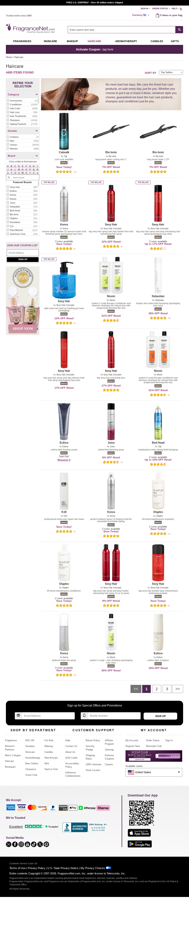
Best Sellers (31, 763)
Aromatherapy (32, 757)
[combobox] (125, 29)
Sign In (144, 8)
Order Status (160, 8)
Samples (30, 746)
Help (174, 8)
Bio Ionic (112, 156)
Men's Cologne (13, 755)
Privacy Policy (36, 868)
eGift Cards (71, 757)
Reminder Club (154, 746)
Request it (64, 459)
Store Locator (93, 770)
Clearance (30, 769)
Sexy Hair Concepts (112, 228)
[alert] (141, 15)
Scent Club (31, 775)
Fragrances (22, 41)
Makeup (72, 41)
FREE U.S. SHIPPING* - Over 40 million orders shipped (94, 2)
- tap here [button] (94, 49)
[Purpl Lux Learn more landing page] (154, 757)
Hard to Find (51, 769)
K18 (65, 516)
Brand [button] (11, 155)
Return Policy (93, 740)
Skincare (50, 41)
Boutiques (10, 766)
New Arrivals (51, 757)
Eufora (65, 446)
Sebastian (159, 300)
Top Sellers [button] (167, 72)
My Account (132, 740)
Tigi (65, 156)
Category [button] (13, 94)
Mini (46, 763)
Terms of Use (17, 868)
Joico (112, 446)
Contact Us (71, 746)
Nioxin (112, 300)
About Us (70, 752)
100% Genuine (93, 764)
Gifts (175, 41)
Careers (109, 764)
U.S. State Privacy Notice (62, 868)
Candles (48, 752)
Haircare (94, 41)
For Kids (49, 740)
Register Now (133, 746)
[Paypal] (53, 807)
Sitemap (109, 749)
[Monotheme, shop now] (22, 302)
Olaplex (159, 516)
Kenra (65, 228)
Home (9, 57)
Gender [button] (12, 130)
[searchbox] (122, 29)
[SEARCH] (179, 29)
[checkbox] (22, 101)
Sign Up (22, 259)
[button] (8, 166)
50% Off (29, 740)
